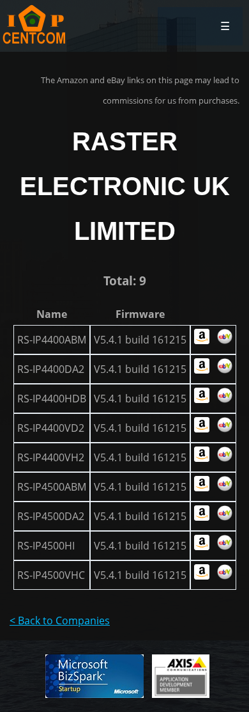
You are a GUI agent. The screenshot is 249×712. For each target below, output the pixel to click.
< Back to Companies (60, 620)
